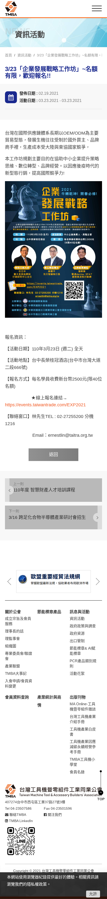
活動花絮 (77, 673)
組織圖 (10, 646)
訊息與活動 (80, 612)
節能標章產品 (49, 612)
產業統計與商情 (49, 701)
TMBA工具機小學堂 (82, 762)
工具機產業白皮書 (83, 731)
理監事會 (12, 638)
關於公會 (13, 612)
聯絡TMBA (17, 815)
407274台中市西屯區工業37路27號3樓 (35, 802)
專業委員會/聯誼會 (18, 656)
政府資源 (77, 633)
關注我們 (54, 815)
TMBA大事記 (16, 673)
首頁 (8, 55)
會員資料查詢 (17, 697)
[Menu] (96, 8)
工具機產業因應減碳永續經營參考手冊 (83, 746)
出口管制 (77, 641)
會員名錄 (77, 772)
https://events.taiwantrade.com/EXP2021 (45, 404)
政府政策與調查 (83, 626)
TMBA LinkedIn (20, 821)
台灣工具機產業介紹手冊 (83, 719)
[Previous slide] (12, 581)
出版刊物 (78, 697)
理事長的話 (14, 631)
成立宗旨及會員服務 (18, 621)
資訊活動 (24, 55)
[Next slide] (94, 581)
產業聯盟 (12, 666)
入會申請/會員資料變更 (18, 683)
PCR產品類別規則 (83, 663)
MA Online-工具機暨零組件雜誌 (83, 706)
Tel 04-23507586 (18, 808)
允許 (93, 894)
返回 (53, 454)
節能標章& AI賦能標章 (82, 651)
